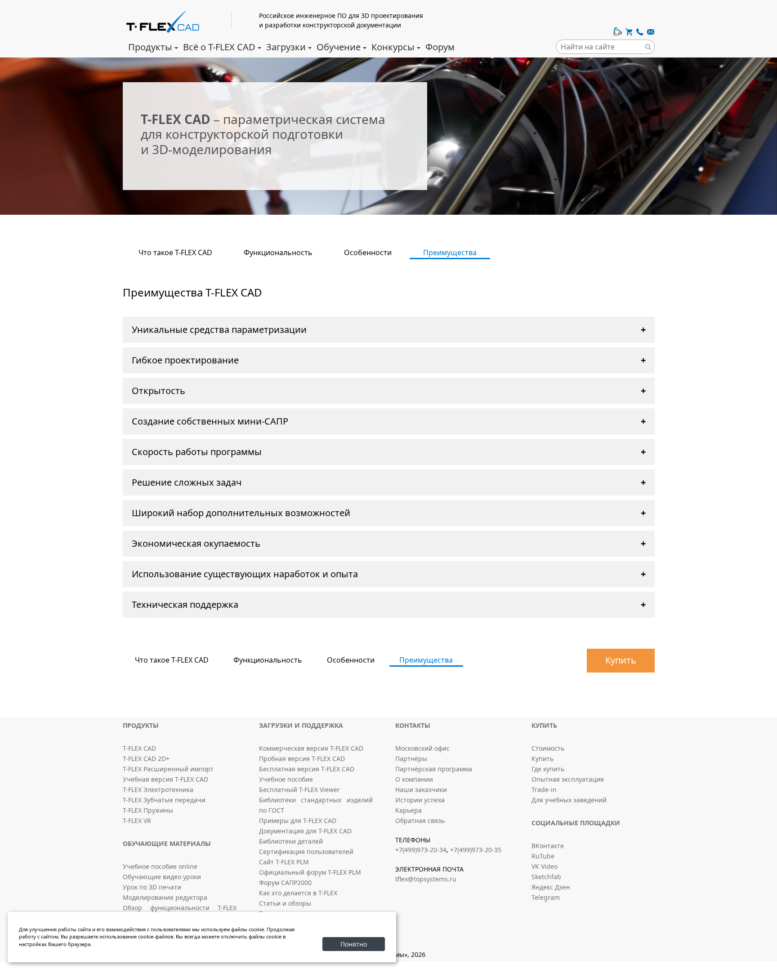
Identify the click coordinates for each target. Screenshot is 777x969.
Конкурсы (393, 47)
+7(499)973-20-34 (421, 849)
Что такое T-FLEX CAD (175, 252)
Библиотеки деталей (291, 841)
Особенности (368, 252)
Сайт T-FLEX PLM (284, 862)
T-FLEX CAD (139, 748)
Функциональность (278, 252)
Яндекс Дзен (550, 887)
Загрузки (286, 47)
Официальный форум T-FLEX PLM (310, 872)
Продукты (150, 47)
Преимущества (450, 252)
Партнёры (411, 758)
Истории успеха (420, 800)
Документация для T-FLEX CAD (305, 831)
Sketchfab (546, 876)
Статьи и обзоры (285, 903)
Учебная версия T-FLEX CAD (165, 779)
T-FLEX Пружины (148, 810)
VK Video (544, 866)
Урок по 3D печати (152, 887)
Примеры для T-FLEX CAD (297, 820)
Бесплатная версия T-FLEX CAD (306, 769)
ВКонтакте (547, 845)
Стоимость (547, 748)
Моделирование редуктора (165, 897)
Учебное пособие (286, 779)
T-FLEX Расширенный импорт (168, 769)
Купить (620, 660)
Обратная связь (420, 820)
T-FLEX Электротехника (158, 789)
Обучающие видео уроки (162, 876)
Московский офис (422, 748)
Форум (440, 47)
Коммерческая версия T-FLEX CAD (311, 748)
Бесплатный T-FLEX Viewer (299, 789)
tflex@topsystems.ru (425, 879)
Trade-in (544, 789)
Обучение (339, 47)
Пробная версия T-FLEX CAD (302, 758)
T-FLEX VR (137, 820)
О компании (414, 779)
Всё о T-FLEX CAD (219, 47)
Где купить (547, 769)
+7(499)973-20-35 (475, 849)
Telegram (545, 897)
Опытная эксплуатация (567, 779)
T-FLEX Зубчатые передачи (164, 800)
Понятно (353, 944)
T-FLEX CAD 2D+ (146, 758)
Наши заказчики (421, 789)
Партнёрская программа (433, 769)
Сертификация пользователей (306, 851)
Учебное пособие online (160, 866)
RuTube (542, 856)
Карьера (408, 810)
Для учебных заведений (569, 800)
